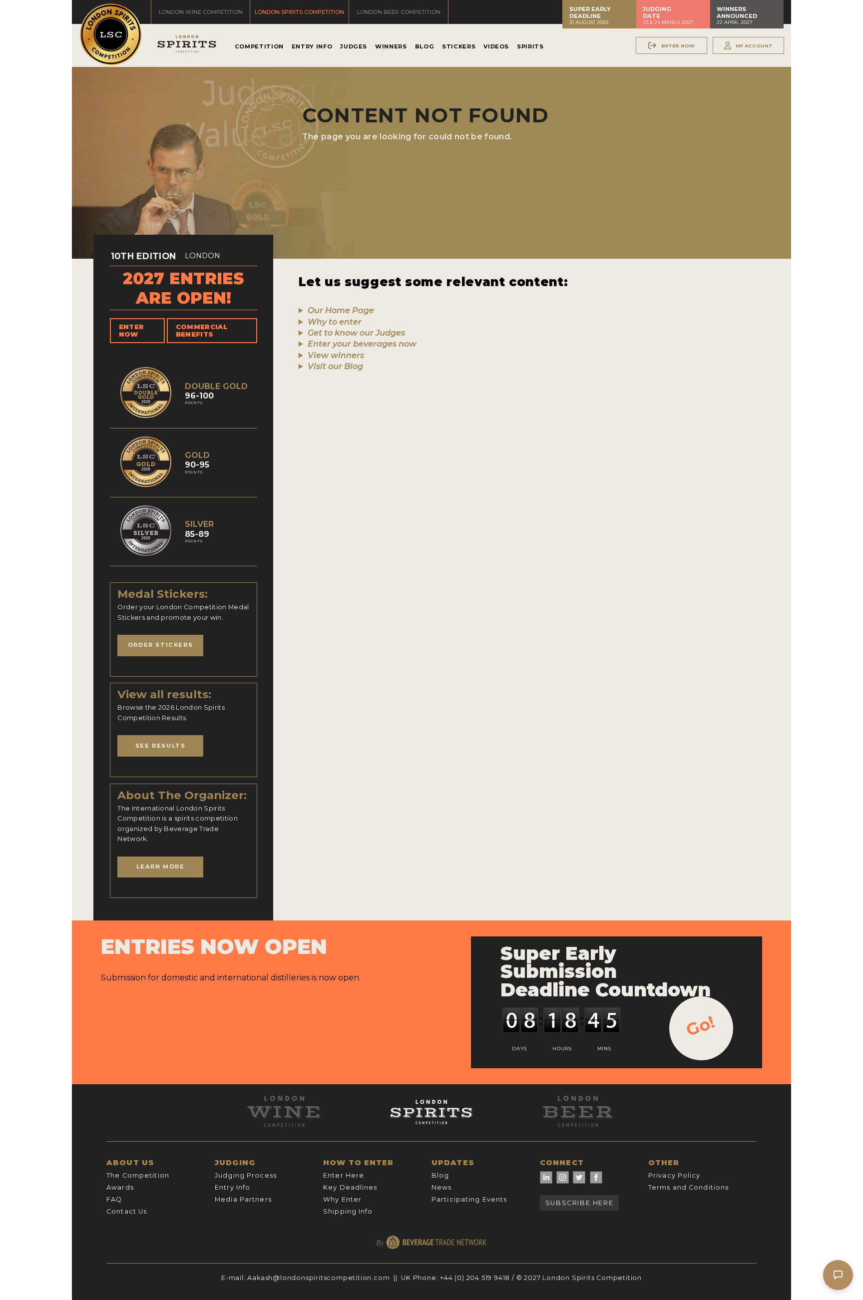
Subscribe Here (579, 1203)
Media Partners (243, 1199)
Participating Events (469, 1199)
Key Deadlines (350, 1187)
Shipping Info (348, 1211)
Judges (353, 46)
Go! (700, 1025)
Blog (424, 46)
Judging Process (246, 1175)
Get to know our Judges (356, 333)
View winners (336, 355)
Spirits (530, 46)
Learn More (160, 866)
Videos (496, 46)
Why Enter (342, 1199)
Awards (120, 1187)
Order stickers (160, 644)
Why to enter (335, 322)
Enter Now (131, 330)
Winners (391, 46)
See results (160, 745)
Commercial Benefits (202, 330)
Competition (259, 46)
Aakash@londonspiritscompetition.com (318, 1278)
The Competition (137, 1175)
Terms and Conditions (688, 1187)
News (441, 1187)
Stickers (458, 46)
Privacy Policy (674, 1175)
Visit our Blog (335, 366)
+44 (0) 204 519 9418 (475, 1278)
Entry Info (312, 46)
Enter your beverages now (362, 344)
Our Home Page (341, 310)
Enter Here (343, 1175)
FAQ (114, 1199)
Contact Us (126, 1211)
